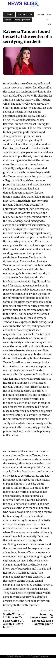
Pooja (41, 14)
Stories (8, 20)
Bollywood (9, 14)
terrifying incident (22, 20)
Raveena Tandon (25, 14)
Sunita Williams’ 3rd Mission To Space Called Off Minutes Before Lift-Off (13, 621)
